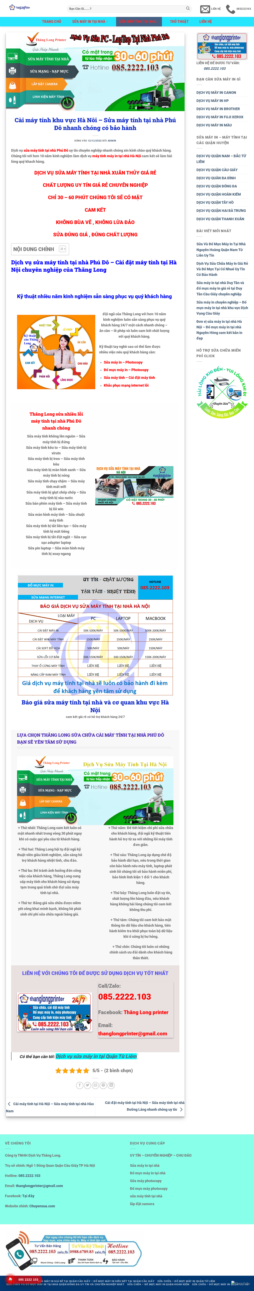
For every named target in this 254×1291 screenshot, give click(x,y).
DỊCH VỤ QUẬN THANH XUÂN (220, 219)
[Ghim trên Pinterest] (103, 1085)
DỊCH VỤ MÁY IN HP (212, 101)
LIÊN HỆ (205, 21)
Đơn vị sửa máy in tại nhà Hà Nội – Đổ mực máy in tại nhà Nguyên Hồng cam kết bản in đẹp (219, 330)
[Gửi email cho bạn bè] (95, 1085)
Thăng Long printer (146, 1012)
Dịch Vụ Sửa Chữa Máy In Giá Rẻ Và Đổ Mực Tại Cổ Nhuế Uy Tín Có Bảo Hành (222, 269)
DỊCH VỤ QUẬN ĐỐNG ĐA (216, 186)
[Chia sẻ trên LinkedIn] (111, 1085)
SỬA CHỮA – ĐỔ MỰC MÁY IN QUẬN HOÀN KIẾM (158, 1284)
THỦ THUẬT (179, 21)
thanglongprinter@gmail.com (39, 1186)
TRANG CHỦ (51, 21)
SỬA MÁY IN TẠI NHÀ (88, 21)
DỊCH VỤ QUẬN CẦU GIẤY (217, 170)
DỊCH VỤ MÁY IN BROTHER (218, 109)
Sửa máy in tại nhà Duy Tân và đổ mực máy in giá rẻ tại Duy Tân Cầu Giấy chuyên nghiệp (220, 288)
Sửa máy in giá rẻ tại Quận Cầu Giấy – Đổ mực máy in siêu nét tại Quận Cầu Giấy (96, 1281)
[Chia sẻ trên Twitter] (87, 1085)
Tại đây (28, 1196)
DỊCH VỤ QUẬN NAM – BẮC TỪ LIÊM (221, 159)
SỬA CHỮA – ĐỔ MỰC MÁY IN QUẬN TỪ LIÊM (186, 1281)
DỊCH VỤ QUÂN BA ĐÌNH (216, 178)
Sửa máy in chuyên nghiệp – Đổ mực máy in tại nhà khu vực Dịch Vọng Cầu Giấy (222, 307)
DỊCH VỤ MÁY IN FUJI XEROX (219, 117)
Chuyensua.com (42, 1206)
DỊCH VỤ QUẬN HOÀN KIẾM (218, 194)
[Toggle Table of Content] (60, 248)
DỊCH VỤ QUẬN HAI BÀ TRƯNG (221, 211)
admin (112, 140)
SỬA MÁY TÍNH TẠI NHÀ (137, 21)
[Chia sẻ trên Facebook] (79, 1085)
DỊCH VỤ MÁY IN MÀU (214, 125)
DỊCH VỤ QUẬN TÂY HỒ (215, 203)
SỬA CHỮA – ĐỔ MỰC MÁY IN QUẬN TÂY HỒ (220, 1284)
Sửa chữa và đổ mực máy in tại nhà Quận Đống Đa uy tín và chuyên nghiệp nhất (65, 1284)
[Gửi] (187, 9)
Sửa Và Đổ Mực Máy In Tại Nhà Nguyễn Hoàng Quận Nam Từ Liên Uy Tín (221, 249)
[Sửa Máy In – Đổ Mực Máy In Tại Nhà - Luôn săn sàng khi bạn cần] (32, 8)
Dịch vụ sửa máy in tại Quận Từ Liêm (96, 1056)
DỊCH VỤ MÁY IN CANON (216, 93)
